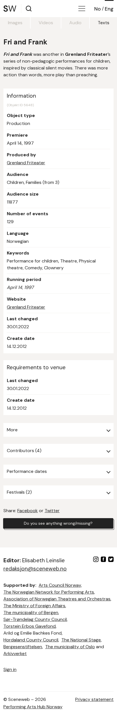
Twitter (52, 511)
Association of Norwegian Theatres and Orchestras (56, 599)
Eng (109, 8)
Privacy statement (94, 699)
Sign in (9, 669)
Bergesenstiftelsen (22, 647)
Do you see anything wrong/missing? (58, 523)
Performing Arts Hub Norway (32, 707)
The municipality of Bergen (30, 612)
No (97, 8)
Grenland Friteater (26, 163)
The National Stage (81, 640)
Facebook (27, 511)
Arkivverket (15, 653)
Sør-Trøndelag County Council (35, 619)
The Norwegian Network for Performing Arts (48, 592)
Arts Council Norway (60, 585)
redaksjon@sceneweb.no (35, 568)
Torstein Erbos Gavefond (29, 626)
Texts (103, 23)
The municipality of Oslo (70, 647)
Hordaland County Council (30, 640)
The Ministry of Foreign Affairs (34, 606)
